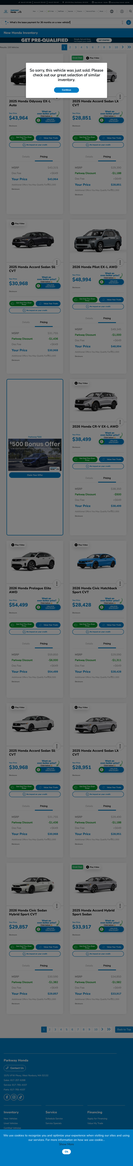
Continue (66, 89)
